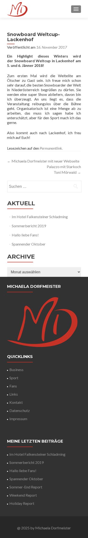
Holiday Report (21, 503)
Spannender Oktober (29, 244)
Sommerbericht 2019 (29, 226)
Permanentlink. (51, 148)
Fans (13, 386)
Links (13, 394)
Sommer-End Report (25, 487)
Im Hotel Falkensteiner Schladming (40, 216)
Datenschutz (19, 410)
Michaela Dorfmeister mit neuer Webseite (43, 161)
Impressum (18, 418)
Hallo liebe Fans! (25, 235)
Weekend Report (23, 495)
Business (16, 369)
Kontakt (16, 402)
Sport (13, 378)
